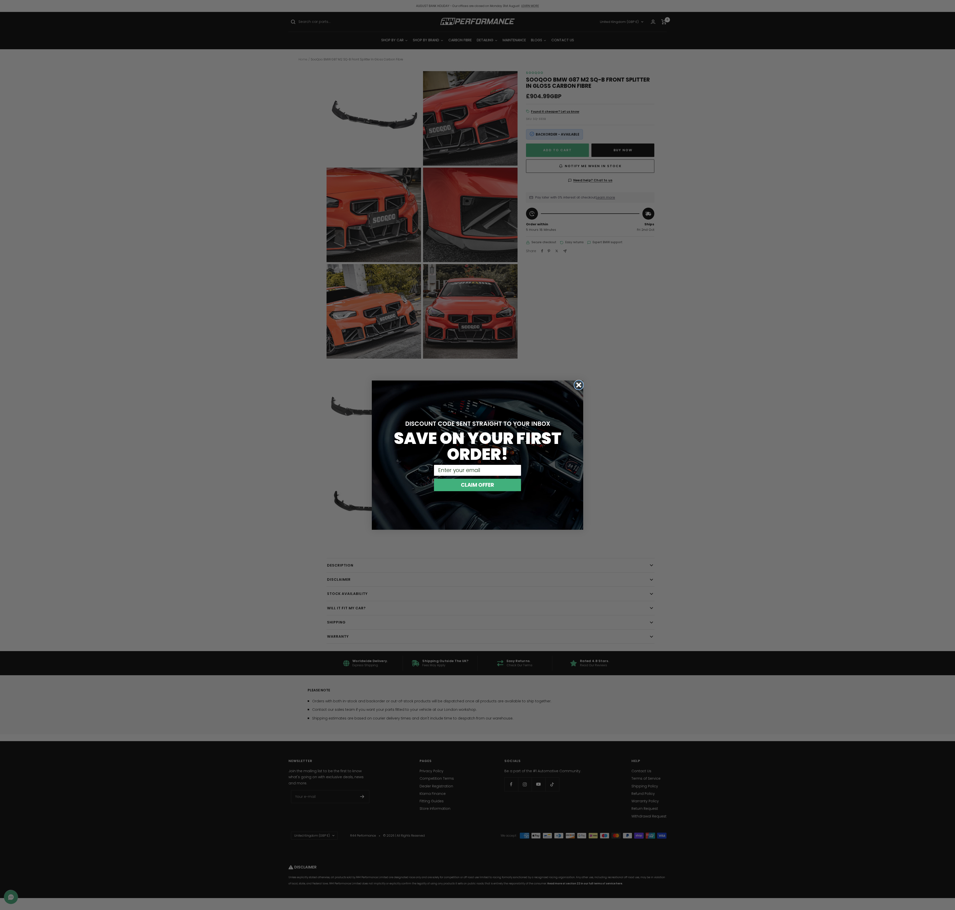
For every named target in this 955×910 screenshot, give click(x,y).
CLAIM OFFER (477, 484)
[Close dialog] (578, 385)
